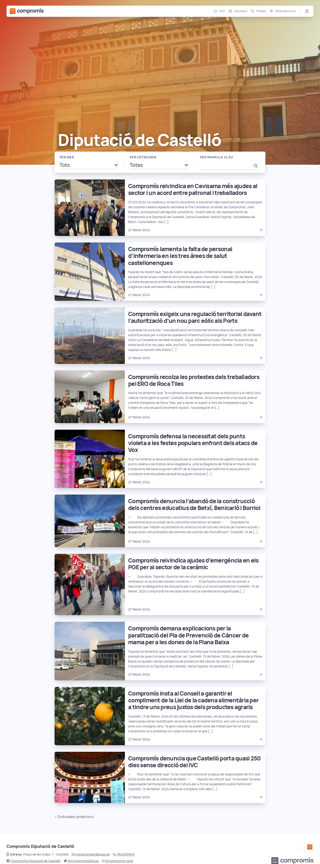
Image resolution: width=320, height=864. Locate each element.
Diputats (240, 11)
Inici (222, 11)
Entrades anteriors (76, 816)
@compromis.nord (119, 861)
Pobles (261, 11)
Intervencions (285, 11)
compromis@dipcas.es (93, 854)
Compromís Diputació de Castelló (35, 861)
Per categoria (143, 157)
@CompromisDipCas (83, 861)
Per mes (67, 157)
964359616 (125, 854)
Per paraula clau (216, 157)
